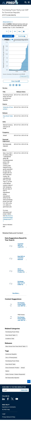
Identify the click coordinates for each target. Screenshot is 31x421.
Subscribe (24, 390)
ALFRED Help (6, 409)
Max (19, 31)
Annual (23, 367)
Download (21, 36)
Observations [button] (7, 22)
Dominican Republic (11, 354)
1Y (6, 31)
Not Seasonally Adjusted (12, 377)
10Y (15, 31)
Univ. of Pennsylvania (11, 357)
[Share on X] (10, 85)
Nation (7, 371)
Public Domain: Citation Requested (15, 374)
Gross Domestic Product (12, 367)
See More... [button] (16, 293)
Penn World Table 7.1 (11, 335)
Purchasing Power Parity (12, 332)
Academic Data (9, 338)
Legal (3, 414)
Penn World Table (10, 364)
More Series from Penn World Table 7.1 (16, 346)
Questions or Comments (9, 407)
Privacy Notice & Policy (8, 417)
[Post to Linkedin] (20, 85)
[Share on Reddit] (16, 85)
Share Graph (14, 81)
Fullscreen (24, 76)
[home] (10, 2)
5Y (10, 31)
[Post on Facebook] (13, 85)
